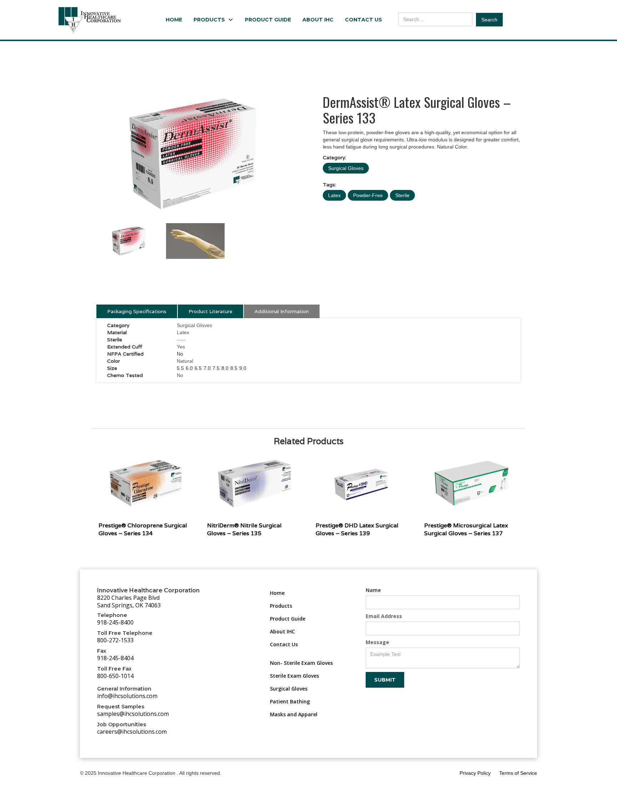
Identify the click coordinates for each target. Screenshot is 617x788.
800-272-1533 (115, 640)
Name (373, 590)
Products (281, 605)
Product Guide (268, 19)
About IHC (317, 19)
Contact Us (363, 19)
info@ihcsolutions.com (127, 696)
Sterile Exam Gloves (294, 675)
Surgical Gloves (345, 168)
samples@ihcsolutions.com (133, 714)
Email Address (384, 616)
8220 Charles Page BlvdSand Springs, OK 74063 (129, 601)
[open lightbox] (195, 154)
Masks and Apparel (293, 714)
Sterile (402, 195)
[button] (213, 19)
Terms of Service (518, 773)
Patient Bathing (290, 701)
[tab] (136, 311)
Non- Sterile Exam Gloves (301, 662)
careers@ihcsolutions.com (132, 732)
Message (377, 642)
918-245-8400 (115, 622)
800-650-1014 (115, 676)
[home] (90, 20)
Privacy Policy (475, 773)
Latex (334, 195)
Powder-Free (368, 195)
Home (174, 19)
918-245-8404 (115, 658)
